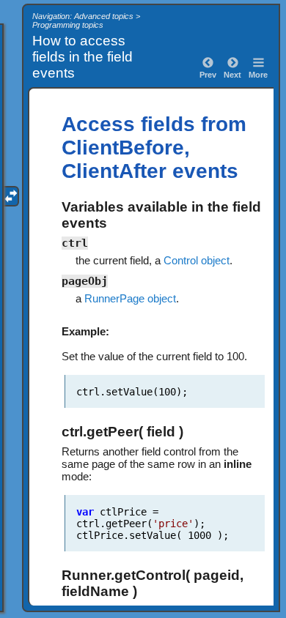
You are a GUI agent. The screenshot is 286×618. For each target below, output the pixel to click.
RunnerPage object (130, 298)
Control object (197, 260)
